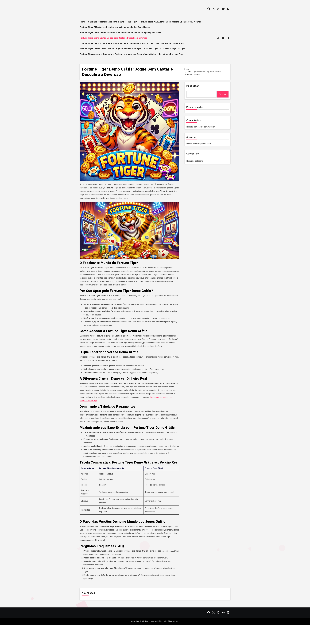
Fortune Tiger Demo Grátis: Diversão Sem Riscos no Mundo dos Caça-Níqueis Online (121, 32)
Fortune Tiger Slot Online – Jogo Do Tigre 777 (167, 49)
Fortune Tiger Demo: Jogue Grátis (168, 43)
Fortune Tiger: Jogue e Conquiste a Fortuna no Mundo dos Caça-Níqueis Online (118, 54)
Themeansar (173, 621)
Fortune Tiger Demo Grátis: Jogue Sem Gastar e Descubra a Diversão (113, 38)
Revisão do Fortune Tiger (171, 54)
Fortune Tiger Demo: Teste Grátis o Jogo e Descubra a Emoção (110, 49)
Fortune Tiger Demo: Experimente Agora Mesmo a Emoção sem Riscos (114, 43)
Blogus (162, 621)
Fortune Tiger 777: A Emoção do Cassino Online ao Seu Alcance (170, 22)
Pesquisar (192, 86)
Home (82, 22)
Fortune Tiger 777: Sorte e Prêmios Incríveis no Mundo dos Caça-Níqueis (115, 27)
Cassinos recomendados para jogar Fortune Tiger (112, 22)
